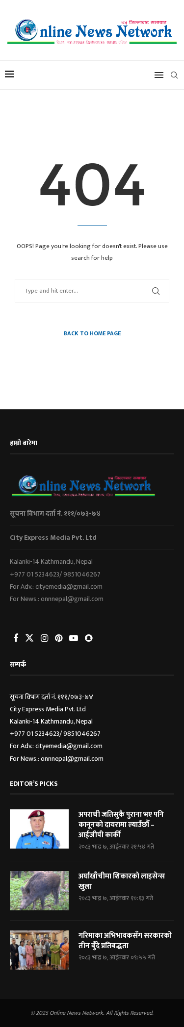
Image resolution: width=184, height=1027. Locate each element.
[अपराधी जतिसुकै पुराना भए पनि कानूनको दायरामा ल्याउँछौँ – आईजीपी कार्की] (39, 829)
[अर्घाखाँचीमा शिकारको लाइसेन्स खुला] (39, 890)
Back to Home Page (92, 333)
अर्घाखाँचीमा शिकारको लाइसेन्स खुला (122, 881)
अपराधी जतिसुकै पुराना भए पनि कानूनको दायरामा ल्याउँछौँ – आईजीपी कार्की (121, 824)
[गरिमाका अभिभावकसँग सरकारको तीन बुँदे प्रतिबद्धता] (39, 950)
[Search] (174, 75)
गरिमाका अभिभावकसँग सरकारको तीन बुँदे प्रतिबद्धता (125, 940)
